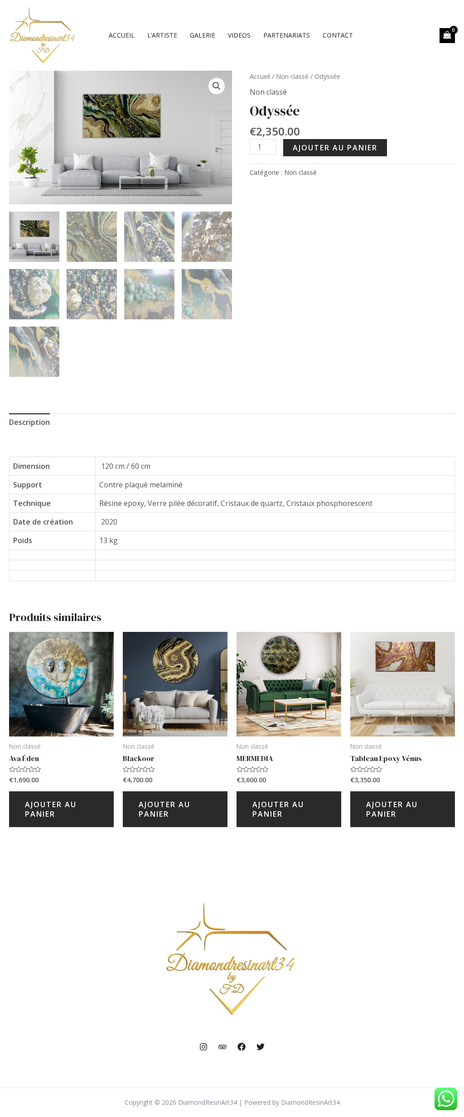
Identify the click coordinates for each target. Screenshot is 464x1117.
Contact (338, 35)
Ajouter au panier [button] (51, 809)
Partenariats (286, 35)
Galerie (202, 35)
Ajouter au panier (335, 148)
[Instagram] (203, 1047)
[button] (216, 86)
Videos (239, 35)
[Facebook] (241, 1047)
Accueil (122, 35)
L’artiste (162, 35)
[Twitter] (260, 1047)
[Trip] (222, 1047)
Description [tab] (29, 422)
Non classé (292, 76)
